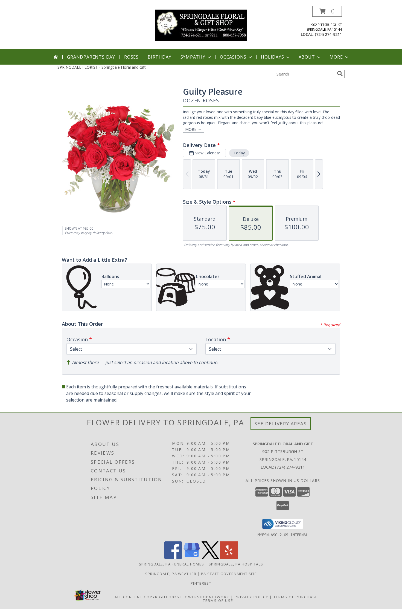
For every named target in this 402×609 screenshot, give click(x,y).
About (307, 57)
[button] (327, 11)
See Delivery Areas (281, 423)
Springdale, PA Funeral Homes (171, 564)
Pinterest (201, 583)
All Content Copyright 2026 (147, 596)
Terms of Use (218, 600)
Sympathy (192, 57)
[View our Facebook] (173, 557)
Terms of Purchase (295, 596)
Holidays (272, 57)
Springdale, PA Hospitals (236, 564)
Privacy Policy (251, 596)
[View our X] (210, 557)
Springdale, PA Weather (171, 573)
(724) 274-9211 (328, 34)
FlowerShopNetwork (204, 596)
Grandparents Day (91, 57)
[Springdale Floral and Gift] (201, 24)
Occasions (233, 57)
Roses (131, 57)
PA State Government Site (229, 573)
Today (239, 152)
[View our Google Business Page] (191, 557)
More (336, 57)
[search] (340, 74)
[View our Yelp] (229, 557)
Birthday (159, 57)
